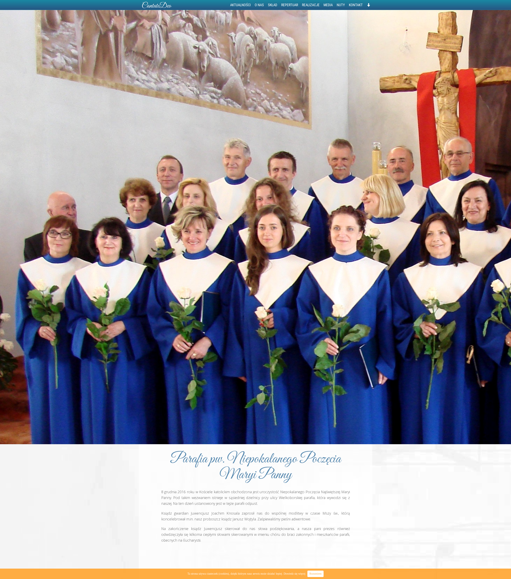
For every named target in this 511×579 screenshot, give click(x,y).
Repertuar (289, 5)
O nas (259, 5)
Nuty (341, 5)
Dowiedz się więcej (294, 573)
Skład (272, 5)
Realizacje (311, 5)
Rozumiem (315, 573)
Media (328, 5)
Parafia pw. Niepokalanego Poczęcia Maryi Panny (255, 467)
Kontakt (356, 5)
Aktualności (240, 5)
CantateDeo (156, 5)
